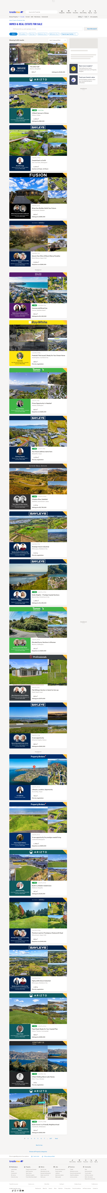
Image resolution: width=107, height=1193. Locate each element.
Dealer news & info (45, 1175)
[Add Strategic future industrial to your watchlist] (65, 513)
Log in (95, 12)
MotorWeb (46, 1184)
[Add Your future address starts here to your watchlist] (65, 418)
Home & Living (14, 1177)
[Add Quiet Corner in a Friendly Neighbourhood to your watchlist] (65, 1091)
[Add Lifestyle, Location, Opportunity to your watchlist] (65, 756)
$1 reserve (13, 1175)
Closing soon (14, 1173)
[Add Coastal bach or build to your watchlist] (65, 127)
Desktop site (38, 1188)
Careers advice (58, 1171)
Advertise (60, 1188)
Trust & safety (88, 1173)
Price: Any (32, 34)
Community (88, 1167)
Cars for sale (43, 1169)
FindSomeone (95, 1184)
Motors (42, 1167)
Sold (32, 16)
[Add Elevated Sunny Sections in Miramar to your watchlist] (65, 609)
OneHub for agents (30, 1175)
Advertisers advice (59, 1175)
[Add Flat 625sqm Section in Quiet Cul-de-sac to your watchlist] (65, 657)
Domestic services (74, 1171)
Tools (85, 16)
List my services (73, 1177)
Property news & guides (31, 1169)
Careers (50, 1188)
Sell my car (43, 1177)
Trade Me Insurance (13, 1184)
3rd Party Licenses (89, 1175)
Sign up (90, 12)
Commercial (45, 16)
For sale (22, 16)
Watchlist (79, 1161)
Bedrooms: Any (42, 34)
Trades (71, 1169)
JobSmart (57, 1173)
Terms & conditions (76, 1188)
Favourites (85, 1161)
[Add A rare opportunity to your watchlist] (65, 705)
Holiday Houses (77, 1184)
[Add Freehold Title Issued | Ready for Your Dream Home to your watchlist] (65, 322)
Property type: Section (68, 34)
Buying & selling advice (46, 1173)
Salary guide (58, 1177)
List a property (94, 16)
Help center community (90, 1179)
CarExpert (62, 1184)
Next (56, 1138)
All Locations (22, 34)
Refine (14, 34)
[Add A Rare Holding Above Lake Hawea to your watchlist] (65, 1043)
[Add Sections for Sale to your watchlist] (65, 45)
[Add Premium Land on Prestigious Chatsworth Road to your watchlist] (65, 900)
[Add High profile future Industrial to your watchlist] (65, 947)
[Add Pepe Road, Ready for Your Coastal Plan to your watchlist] (65, 995)
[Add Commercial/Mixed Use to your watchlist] (65, 274)
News (55, 1188)
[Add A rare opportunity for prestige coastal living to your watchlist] (65, 804)
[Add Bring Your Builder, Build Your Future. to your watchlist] (65, 175)
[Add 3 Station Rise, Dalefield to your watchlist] (65, 466)
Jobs (56, 1167)
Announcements (88, 1171)
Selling (80, 16)
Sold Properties (29, 1171)
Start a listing (72, 1161)
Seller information (89, 1177)
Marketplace (14, 1167)
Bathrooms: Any (54, 34)
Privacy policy (67, 1188)
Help (86, 1169)
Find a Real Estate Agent (31, 1177)
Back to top (39, 1145)
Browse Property (13, 16)
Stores (12, 1171)
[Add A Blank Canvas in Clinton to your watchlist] (65, 79)
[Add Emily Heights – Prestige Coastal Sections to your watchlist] (65, 561)
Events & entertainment (75, 1173)
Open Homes (29, 1173)
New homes (37, 16)
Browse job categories (60, 1169)
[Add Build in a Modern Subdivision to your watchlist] (65, 852)
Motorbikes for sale (45, 1171)
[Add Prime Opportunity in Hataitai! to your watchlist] (65, 370)
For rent (28, 16)
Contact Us (95, 1188)
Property (28, 1167)
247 (51, 1138)
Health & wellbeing (74, 1175)
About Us (45, 1188)
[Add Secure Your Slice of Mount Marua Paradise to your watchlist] (65, 223)
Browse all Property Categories (38, 1151)
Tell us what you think (49, 1156)
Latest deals (14, 1169)
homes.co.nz (31, 1184)
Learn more (36, 1156)
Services (72, 1167)
